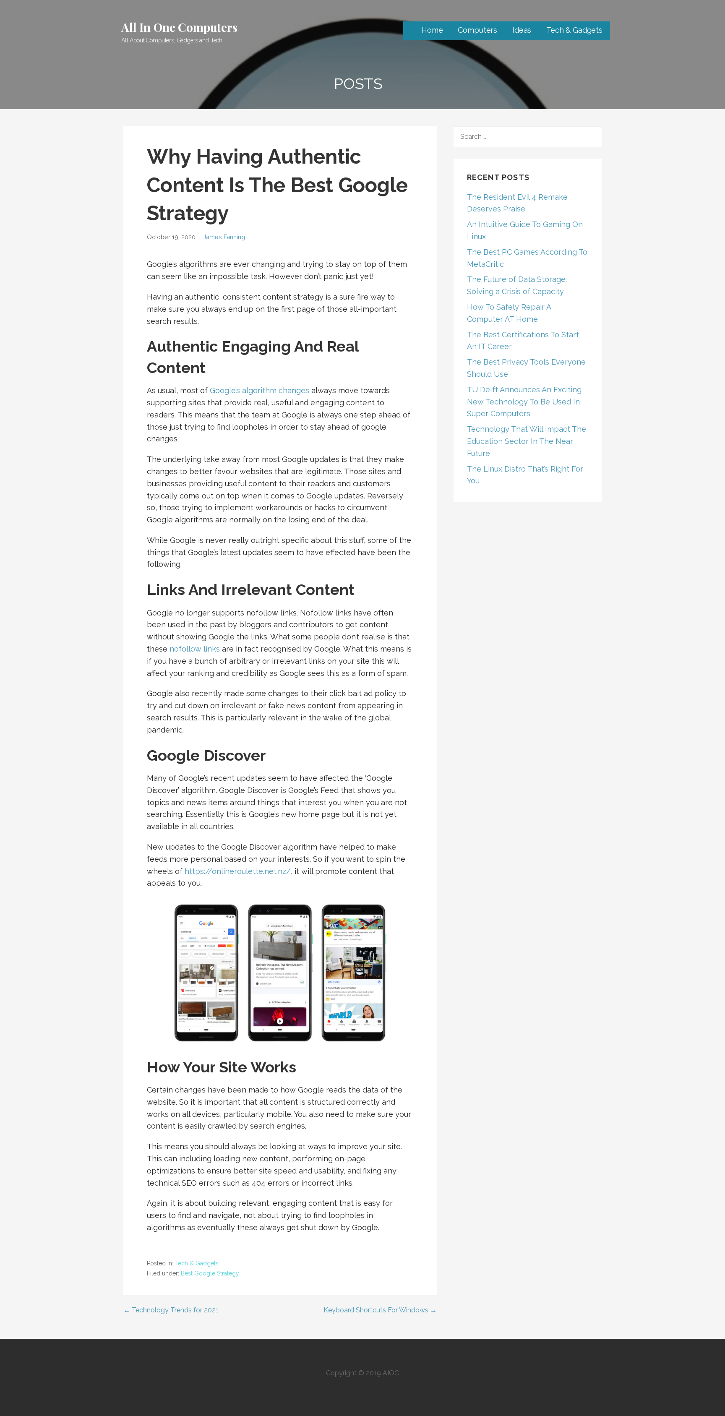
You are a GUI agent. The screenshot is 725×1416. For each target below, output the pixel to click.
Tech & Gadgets (574, 30)
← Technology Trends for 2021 (171, 1310)
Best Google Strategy (210, 1273)
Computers (477, 30)
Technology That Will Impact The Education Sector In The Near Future (526, 441)
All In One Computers (179, 27)
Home (432, 30)
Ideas (521, 30)
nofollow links (195, 648)
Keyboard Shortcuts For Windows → (380, 1310)
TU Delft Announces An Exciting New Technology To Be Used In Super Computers (524, 401)
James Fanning (224, 236)
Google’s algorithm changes (259, 390)
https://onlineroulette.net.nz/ (238, 871)
